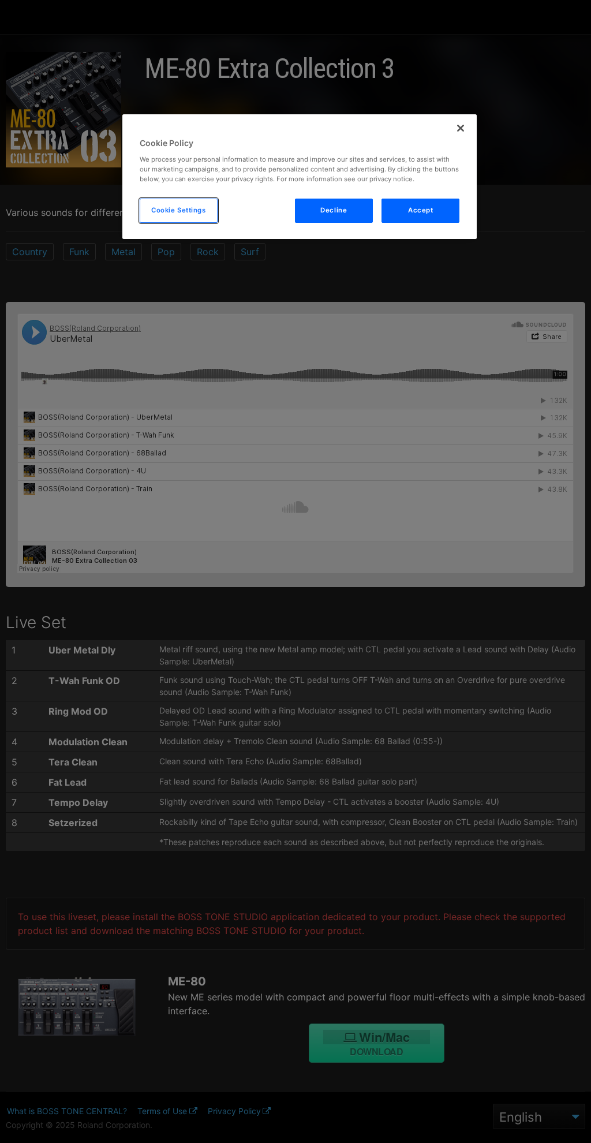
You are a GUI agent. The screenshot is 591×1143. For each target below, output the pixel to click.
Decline (333, 210)
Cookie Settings (178, 210)
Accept (420, 210)
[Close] (460, 128)
